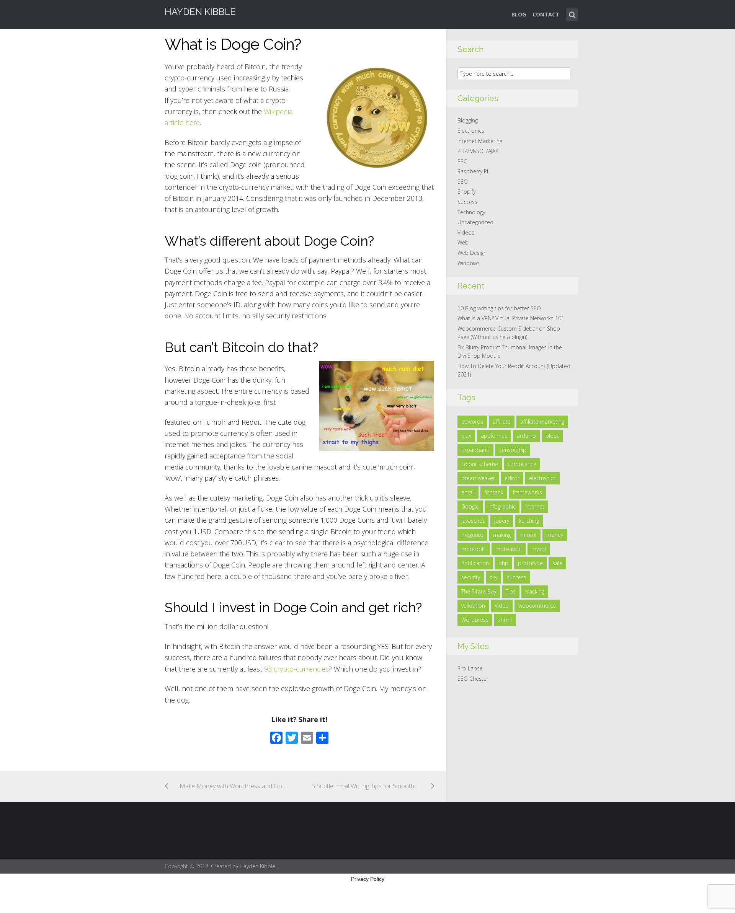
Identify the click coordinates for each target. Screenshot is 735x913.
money (554, 534)
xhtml (505, 619)
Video (502, 605)
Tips (511, 591)
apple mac (494, 435)
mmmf (528, 534)
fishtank (493, 492)
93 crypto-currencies (296, 668)
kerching (529, 520)
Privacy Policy (367, 879)
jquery (501, 520)
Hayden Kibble (200, 11)
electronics (542, 478)
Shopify (466, 191)
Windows (468, 263)
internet (534, 506)
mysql (538, 549)
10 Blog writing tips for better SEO (499, 308)
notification (475, 563)
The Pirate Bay (478, 591)
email (468, 492)
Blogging (467, 120)
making (502, 534)
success (516, 577)
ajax (466, 435)
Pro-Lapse (470, 668)
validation (473, 605)
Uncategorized (475, 222)
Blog (518, 14)
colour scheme (479, 464)
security (470, 577)
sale (557, 563)
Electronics (470, 130)
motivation (508, 549)
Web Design (472, 252)
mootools (473, 549)
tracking (534, 591)
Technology (471, 212)
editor (512, 478)
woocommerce (537, 605)
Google (470, 506)
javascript (473, 520)
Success (467, 201)
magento (472, 534)
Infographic (502, 506)
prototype (530, 563)
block (552, 435)
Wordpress (474, 619)
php (503, 563)
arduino (526, 435)
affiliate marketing (542, 421)
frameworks (527, 492)
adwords (472, 421)
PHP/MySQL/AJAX (477, 151)
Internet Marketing (479, 141)
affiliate (502, 421)
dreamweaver (478, 478)
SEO (462, 181)
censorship (512, 449)
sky (493, 577)
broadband (475, 449)
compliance (522, 464)
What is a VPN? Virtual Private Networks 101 (510, 318)
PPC (462, 161)
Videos (465, 232)
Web (463, 242)
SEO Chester (472, 678)
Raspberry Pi (472, 171)
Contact (545, 14)
